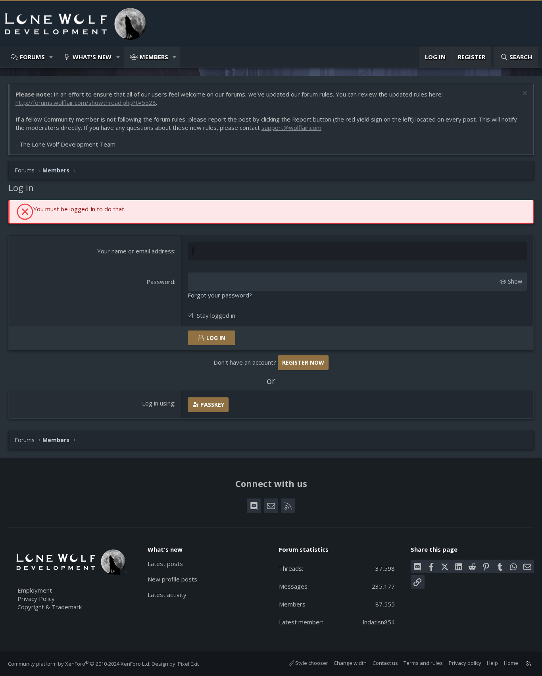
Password (160, 282)
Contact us (385, 662)
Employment (34, 590)
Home (511, 662)
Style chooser (311, 662)
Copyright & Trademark (49, 607)
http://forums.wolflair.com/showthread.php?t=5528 (85, 102)
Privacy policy (465, 662)
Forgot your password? (220, 295)
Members (154, 57)
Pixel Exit (188, 663)
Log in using (158, 403)
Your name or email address (135, 251)
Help (492, 662)
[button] (51, 57)
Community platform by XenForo (79, 663)
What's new (92, 57)
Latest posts (165, 564)
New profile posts (172, 579)
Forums (32, 57)
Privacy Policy (36, 599)
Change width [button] (350, 662)
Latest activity (167, 595)
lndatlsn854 (379, 622)
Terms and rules (423, 662)
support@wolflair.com (291, 127)
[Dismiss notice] (524, 94)
